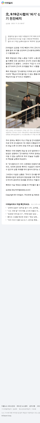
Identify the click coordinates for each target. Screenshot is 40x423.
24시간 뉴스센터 (22, 406)
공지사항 (32, 406)
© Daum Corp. (7, 415)
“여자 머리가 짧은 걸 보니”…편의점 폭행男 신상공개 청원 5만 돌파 (23, 220)
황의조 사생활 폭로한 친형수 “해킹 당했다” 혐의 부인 (23, 217)
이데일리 (9, 3)
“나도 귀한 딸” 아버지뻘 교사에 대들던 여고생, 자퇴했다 (23, 211)
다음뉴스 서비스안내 (8, 406)
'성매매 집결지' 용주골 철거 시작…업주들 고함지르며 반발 (23, 208)
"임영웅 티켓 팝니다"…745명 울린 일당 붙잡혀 (23, 214)
